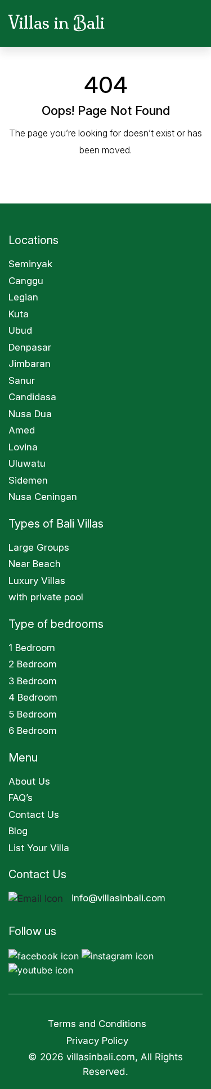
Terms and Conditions (97, 1023)
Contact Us (33, 814)
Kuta (18, 314)
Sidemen (28, 480)
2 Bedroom (32, 664)
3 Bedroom (32, 681)
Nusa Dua (30, 413)
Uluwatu (27, 463)
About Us (29, 781)
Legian (23, 297)
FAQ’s (20, 797)
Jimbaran (29, 363)
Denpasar (29, 347)
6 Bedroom (32, 730)
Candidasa (32, 396)
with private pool (45, 597)
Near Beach (34, 563)
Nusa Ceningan (42, 496)
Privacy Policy (98, 1040)
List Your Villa (38, 847)
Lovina (23, 447)
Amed (21, 430)
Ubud (20, 330)
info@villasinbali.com (118, 898)
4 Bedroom (32, 697)
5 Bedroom (32, 714)
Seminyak (30, 263)
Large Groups (38, 547)
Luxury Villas (36, 580)
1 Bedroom (31, 647)
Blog (18, 830)
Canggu (25, 280)
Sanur (21, 380)
